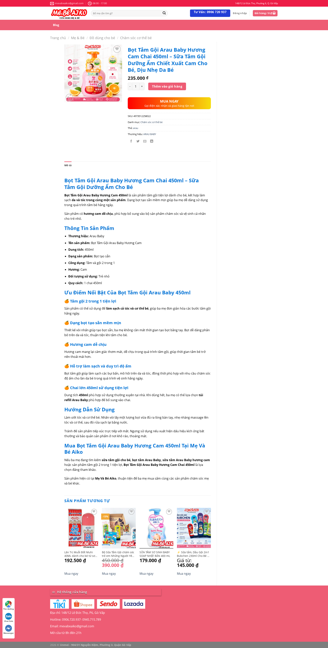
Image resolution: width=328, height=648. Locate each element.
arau (135, 128)
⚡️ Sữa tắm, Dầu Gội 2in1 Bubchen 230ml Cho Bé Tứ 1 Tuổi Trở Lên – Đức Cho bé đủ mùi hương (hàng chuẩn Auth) (194, 554)
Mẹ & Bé (77, 37)
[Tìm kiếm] (164, 13)
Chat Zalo (8, 621)
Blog (56, 25)
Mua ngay (71, 573)
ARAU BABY (149, 134)
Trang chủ (58, 37)
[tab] (68, 165)
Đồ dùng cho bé (102, 37)
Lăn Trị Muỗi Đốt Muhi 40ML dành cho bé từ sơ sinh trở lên (79, 554)
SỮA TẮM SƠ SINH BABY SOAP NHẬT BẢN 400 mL (155, 554)
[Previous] (64, 543)
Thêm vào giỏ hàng (167, 86)
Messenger (8, 633)
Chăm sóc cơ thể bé (136, 37)
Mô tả (68, 165)
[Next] (211, 543)
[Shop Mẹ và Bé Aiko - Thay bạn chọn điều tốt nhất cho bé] (69, 13)
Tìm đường (8, 609)
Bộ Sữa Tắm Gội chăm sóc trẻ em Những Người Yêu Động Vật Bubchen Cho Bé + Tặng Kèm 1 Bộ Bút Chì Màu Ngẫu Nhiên (118, 554)
